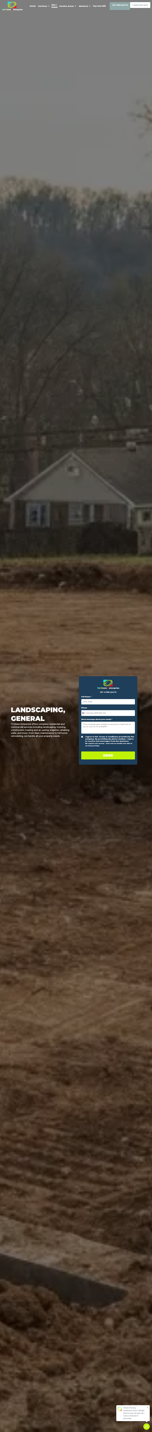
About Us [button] (84, 6)
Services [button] (43, 6)
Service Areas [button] (66, 6)
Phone (84, 708)
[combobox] (83, 713)
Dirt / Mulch (55, 6)
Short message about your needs (96, 719)
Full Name (86, 697)
